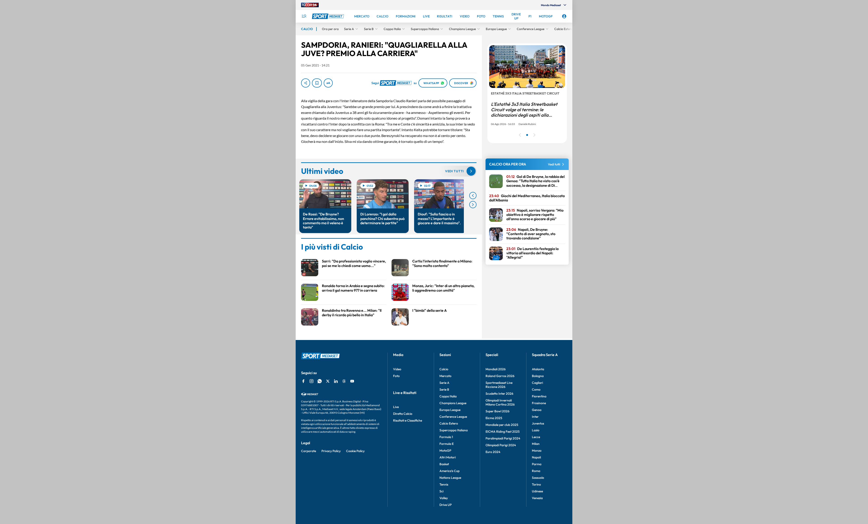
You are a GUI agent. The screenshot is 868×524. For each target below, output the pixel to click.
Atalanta (538, 369)
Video (397, 369)
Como (536, 389)
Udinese (537, 491)
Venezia (537, 498)
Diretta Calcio (402, 414)
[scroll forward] (472, 204)
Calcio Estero (448, 423)
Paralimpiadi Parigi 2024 (503, 438)
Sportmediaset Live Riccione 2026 (499, 385)
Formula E (446, 444)
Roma (536, 471)
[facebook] (303, 381)
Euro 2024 (493, 452)
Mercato (445, 376)
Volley (443, 498)
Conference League (453, 417)
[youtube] (352, 381)
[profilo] (564, 16)
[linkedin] (336, 381)
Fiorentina (539, 396)
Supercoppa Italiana (453, 430)
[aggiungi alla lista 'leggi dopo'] (317, 82)
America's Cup (449, 471)
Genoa (536, 410)
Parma (536, 464)
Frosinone (539, 403)
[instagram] (311, 381)
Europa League (449, 410)
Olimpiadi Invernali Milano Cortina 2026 (500, 402)
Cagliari (537, 383)
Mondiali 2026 (496, 369)
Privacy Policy (331, 451)
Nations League (450, 478)
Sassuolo (538, 478)
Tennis (443, 484)
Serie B (444, 389)
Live (396, 407)
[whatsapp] (319, 381)
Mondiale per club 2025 (502, 425)
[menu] (304, 16)
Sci (441, 491)
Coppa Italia (448, 396)
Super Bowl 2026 (497, 411)
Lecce (536, 437)
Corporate (308, 451)
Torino (536, 484)
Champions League (452, 403)
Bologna (538, 376)
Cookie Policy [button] (355, 451)
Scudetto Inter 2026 (499, 394)
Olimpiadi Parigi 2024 (501, 445)
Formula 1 (446, 437)
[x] (328, 381)
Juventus (538, 423)
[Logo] (328, 16)
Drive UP (445, 505)
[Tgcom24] (310, 5)
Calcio (443, 369)
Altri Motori (447, 457)
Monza (536, 450)
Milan (536, 444)
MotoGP (445, 450)
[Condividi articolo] (305, 82)
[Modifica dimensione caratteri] (328, 82)
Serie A (444, 383)
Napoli (536, 457)
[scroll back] (472, 195)
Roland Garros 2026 (500, 376)
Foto (396, 376)
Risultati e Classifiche (407, 420)
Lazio (535, 430)
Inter (535, 417)
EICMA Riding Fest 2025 (503, 432)
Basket (444, 464)
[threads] (344, 381)
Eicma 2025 (494, 418)
